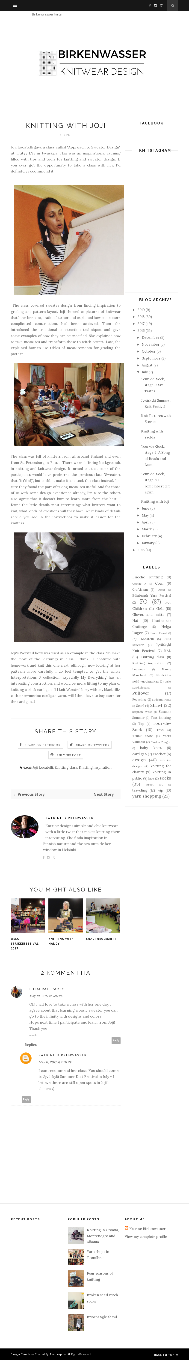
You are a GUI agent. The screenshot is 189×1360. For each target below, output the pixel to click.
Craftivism (140, 589)
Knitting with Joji (155, 501)
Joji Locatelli (42, 767)
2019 (141, 310)
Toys (160, 730)
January (148, 543)
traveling (139, 790)
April (145, 522)
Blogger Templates (22, 1354)
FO (144, 601)
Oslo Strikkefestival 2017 (25, 943)
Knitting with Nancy (61, 941)
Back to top (164, 1355)
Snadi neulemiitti (102, 939)
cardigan (139, 754)
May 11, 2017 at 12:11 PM (55, 1062)
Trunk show (142, 736)
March (147, 529)
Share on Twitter (92, 745)
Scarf (140, 706)
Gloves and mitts (148, 614)
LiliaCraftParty (46, 989)
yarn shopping (146, 796)
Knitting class (66, 767)
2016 (141, 330)
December (150, 337)
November (150, 344)
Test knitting (161, 718)
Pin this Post (69, 755)
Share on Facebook (43, 745)
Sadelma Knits (161, 699)
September (151, 358)
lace (151, 778)
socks (165, 778)
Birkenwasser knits (47, 14)
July (145, 372)
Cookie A (139, 583)
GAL (159, 608)
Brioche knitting (147, 577)
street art (154, 784)
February (149, 536)
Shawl (156, 705)
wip (160, 790)
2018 (141, 316)
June (145, 508)
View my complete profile (146, 1236)
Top (141, 724)
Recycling (139, 699)
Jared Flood (159, 633)
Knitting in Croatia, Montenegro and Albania (103, 1236)
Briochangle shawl (102, 1317)
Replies (31, 1045)
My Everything (93, 677)
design (139, 759)
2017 (141, 323)
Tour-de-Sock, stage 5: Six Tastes (153, 385)
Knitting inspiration (95, 767)
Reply (116, 1040)
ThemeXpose (58, 1354)
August (147, 365)
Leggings (138, 669)
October (149, 351)
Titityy (21, 153)
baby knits (150, 748)
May (145, 515)
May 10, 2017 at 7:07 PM (46, 996)
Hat (135, 620)
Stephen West (142, 711)
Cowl (159, 583)
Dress (161, 589)
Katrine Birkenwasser (69, 818)
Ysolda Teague (161, 742)
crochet (159, 754)
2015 (141, 550)
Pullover (140, 693)
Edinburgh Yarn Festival (151, 595)
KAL (167, 651)
